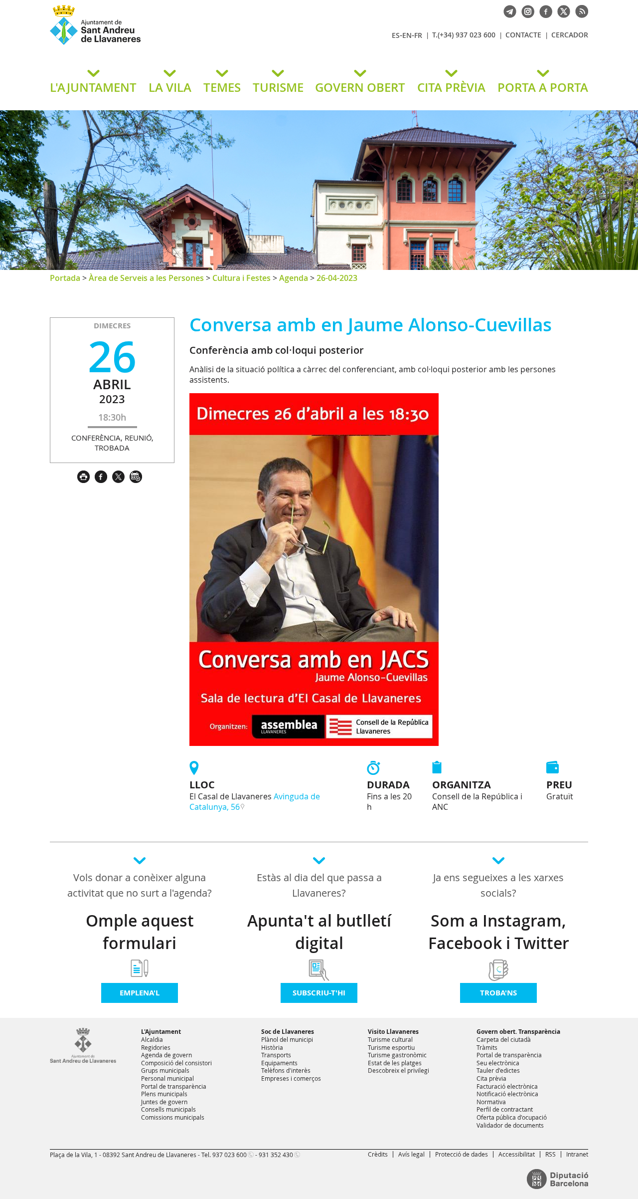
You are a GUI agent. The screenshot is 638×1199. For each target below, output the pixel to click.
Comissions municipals (172, 1117)
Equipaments (279, 1063)
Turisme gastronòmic (397, 1055)
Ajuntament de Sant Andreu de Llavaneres (167, 44)
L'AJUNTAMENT (93, 87)
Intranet (577, 1154)
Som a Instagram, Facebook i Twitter (498, 932)
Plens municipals (164, 1094)
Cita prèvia (491, 1078)
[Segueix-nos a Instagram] (525, 10)
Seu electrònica (498, 1063)
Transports (276, 1055)
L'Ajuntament (161, 1031)
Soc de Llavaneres (287, 1031)
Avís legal (411, 1154)
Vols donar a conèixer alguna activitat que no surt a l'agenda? (139, 885)
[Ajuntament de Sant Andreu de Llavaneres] (83, 1060)
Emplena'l (140, 992)
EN (407, 35)
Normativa (491, 1102)
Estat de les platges (395, 1063)
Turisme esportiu (391, 1047)
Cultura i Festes (241, 277)
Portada (65, 277)
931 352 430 (276, 1155)
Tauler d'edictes (498, 1070)
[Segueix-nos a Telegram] (507, 10)
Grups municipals (165, 1070)
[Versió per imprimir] (86, 475)
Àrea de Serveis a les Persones (146, 277)
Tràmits (487, 1047)
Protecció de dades (461, 1154)
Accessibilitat (516, 1154)
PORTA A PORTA (542, 87)
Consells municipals (168, 1109)
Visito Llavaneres (393, 1031)
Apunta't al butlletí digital (319, 932)
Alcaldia (152, 1039)
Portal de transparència (173, 1086)
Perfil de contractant (505, 1109)
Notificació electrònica (507, 1094)
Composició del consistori (176, 1063)
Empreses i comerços (291, 1078)
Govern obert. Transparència (518, 1031)
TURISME (278, 87)
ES (396, 35)
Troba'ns (498, 992)
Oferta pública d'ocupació (512, 1117)
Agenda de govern (166, 1055)
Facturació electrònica (507, 1086)
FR (418, 35)
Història (272, 1047)
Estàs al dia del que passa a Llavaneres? (319, 885)
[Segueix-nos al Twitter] (561, 10)
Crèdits (378, 1154)
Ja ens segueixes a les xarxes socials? (498, 885)
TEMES (222, 87)
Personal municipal (167, 1078)
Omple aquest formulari (140, 932)
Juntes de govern (164, 1102)
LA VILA (170, 87)
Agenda (293, 277)
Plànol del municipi (287, 1039)
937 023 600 (229, 1155)
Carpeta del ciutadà (504, 1039)
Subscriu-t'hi (319, 992)
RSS (550, 1154)
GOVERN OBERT (360, 87)
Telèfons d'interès (286, 1070)
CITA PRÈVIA (451, 87)
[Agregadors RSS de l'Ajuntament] (579, 10)
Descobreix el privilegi (398, 1070)
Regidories (155, 1047)
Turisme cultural (390, 1039)
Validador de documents (510, 1125)
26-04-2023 (337, 277)
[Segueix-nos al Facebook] (543, 10)
